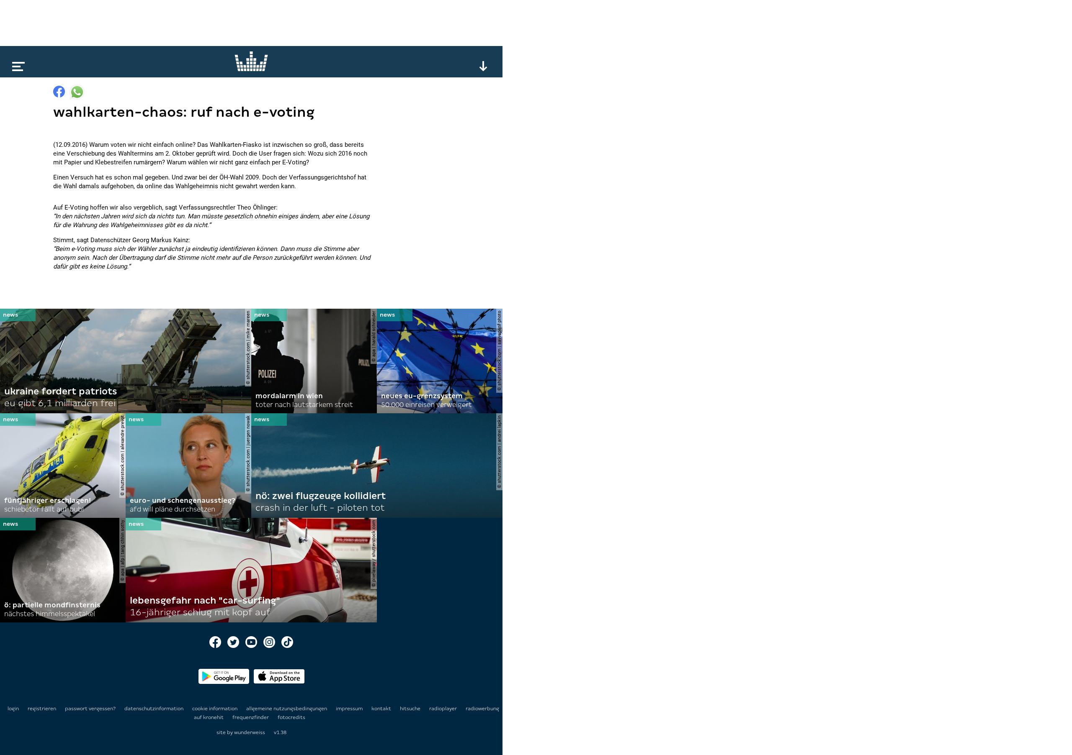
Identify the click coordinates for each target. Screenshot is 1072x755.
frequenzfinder (251, 717)
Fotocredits (291, 717)
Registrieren (42, 708)
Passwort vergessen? (90, 708)
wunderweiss (249, 732)
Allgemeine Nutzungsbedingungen (287, 708)
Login (13, 708)
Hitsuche (411, 708)
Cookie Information (215, 708)
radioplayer (443, 708)
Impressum (350, 708)
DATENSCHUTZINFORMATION (154, 708)
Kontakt (381, 708)
